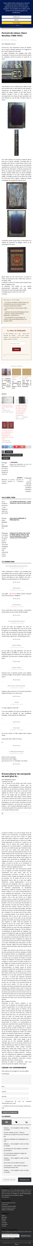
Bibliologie (4, 1217)
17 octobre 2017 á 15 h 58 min (16, 669)
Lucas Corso (5, 1204)
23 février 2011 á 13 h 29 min (16, 753)
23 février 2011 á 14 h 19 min (16, 730)
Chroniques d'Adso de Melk (9, 1206)
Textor (16, 702)
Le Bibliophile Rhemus (16, 751)
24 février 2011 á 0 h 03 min (16, 704)
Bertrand (16, 728)
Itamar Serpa (16, 645)
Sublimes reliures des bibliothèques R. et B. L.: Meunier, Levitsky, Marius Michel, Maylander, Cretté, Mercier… (16, 313)
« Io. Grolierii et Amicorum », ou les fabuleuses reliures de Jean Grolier (20, 502)
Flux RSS (12, 1238)
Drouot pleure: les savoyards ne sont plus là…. (16, 775)
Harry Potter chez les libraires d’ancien (14, 1163)
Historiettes (5, 1224)
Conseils (4, 1226)
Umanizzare (16, 605)
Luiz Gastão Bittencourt (16, 621)
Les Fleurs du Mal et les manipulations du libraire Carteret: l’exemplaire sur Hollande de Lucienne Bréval (7, 435)
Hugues (15, 40)
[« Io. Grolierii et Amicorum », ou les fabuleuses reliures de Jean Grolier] (5, 507)
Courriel (4, 1091)
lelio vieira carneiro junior (16, 686)
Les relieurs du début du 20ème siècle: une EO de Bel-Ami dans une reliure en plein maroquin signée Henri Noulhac (16, 304)
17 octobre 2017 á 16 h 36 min (16, 623)
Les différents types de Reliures (12, 455)
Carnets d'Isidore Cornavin (8, 1208)
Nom (3, 1086)
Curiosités (4, 1222)
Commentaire (5, 1074)
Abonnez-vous (24, 1180)
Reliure (3, 1215)
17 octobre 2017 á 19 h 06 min (16, 606)
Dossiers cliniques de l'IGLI (8, 1202)
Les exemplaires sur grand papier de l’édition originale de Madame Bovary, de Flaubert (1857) (15, 319)
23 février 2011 (7, 40)
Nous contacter (5, 1238)
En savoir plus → (6, 1197)
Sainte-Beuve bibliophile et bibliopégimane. (18, 519)
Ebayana (4, 1219)
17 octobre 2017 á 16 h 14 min (16, 647)
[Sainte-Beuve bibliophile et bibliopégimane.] (5, 523)
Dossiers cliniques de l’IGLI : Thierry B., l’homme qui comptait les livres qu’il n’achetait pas (16, 1134)
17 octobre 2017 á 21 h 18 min (16, 568)
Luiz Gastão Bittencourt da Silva (17, 566)
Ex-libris (4, 1220)
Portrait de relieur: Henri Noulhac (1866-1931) (7, 406)
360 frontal (16, 588)
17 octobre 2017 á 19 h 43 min (16, 590)
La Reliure (9, 452)
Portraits (6, 458)
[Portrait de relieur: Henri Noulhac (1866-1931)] (8, 400)
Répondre (17, 582)
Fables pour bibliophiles (8, 1209)
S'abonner (16, 349)
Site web (4, 1096)
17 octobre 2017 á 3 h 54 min (16, 687)
